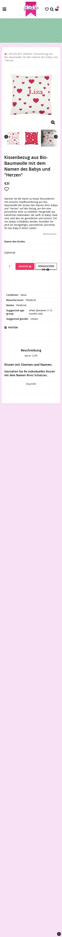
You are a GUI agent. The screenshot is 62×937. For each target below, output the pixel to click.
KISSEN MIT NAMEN (20, 53)
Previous (6, 137)
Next (56, 137)
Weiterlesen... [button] (50, 234)
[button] (47, 9)
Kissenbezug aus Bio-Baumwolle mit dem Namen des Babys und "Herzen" (31, 57)
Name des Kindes (14, 241)
